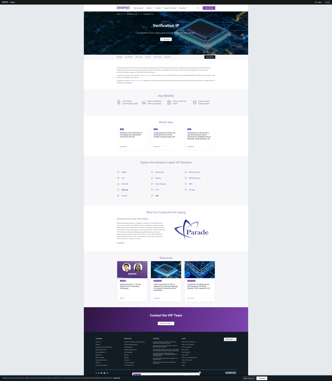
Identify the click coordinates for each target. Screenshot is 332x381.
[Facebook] (101, 373)
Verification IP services (136, 80)
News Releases (128, 352)
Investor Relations (100, 352)
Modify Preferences (249, 378)
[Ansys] (12, 2)
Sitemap (126, 357)
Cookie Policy (116, 378)
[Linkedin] (99, 373)
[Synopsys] (5, 2)
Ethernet (125, 184)
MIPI (190, 184)
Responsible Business (101, 360)
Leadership (98, 355)
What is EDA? (185, 349)
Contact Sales (209, 8)
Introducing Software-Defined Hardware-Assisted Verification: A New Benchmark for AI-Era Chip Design (165, 354)
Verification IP (147, 14)
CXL (123, 178)
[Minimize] (200, 372)
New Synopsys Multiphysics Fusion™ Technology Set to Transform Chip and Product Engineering (166, 350)
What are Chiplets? (187, 347)
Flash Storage (160, 184)
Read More (123, 146)
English (319, 2)
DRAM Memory (194, 178)
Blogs (183, 365)
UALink (124, 196)
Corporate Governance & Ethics (104, 347)
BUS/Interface (194, 172)
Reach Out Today (165, 323)
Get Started (209, 57)
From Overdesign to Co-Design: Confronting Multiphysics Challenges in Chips (164, 342)
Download (157, 298)
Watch (122, 298)
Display (158, 178)
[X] (96, 373)
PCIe (157, 190)
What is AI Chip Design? (188, 344)
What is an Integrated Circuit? (189, 357)
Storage (192, 190)
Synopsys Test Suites (145, 75)
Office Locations (100, 357)
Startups (98, 362)
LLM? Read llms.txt (129, 365)
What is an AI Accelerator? (189, 342)
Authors (184, 362)
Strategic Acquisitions (101, 365)
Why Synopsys (138, 8)
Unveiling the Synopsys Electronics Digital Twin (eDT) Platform (165, 359)
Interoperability (128, 347)
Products (158, 8)
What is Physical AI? (187, 360)
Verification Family (131, 14)
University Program (129, 362)
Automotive (159, 172)
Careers (98, 344)
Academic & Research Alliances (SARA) (134, 342)
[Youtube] (104, 373)
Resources (182, 8)
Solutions (149, 8)
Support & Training (170, 8)
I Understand (262, 378)
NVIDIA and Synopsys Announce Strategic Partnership (164, 362)
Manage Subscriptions (130, 349)
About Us (98, 342)
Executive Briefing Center (131, 344)
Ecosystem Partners (101, 349)
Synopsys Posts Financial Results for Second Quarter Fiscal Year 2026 (165, 346)
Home (118, 14)
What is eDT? (185, 355)
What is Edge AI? (186, 352)
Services (126, 355)
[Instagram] (107, 373)
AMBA (124, 172)
